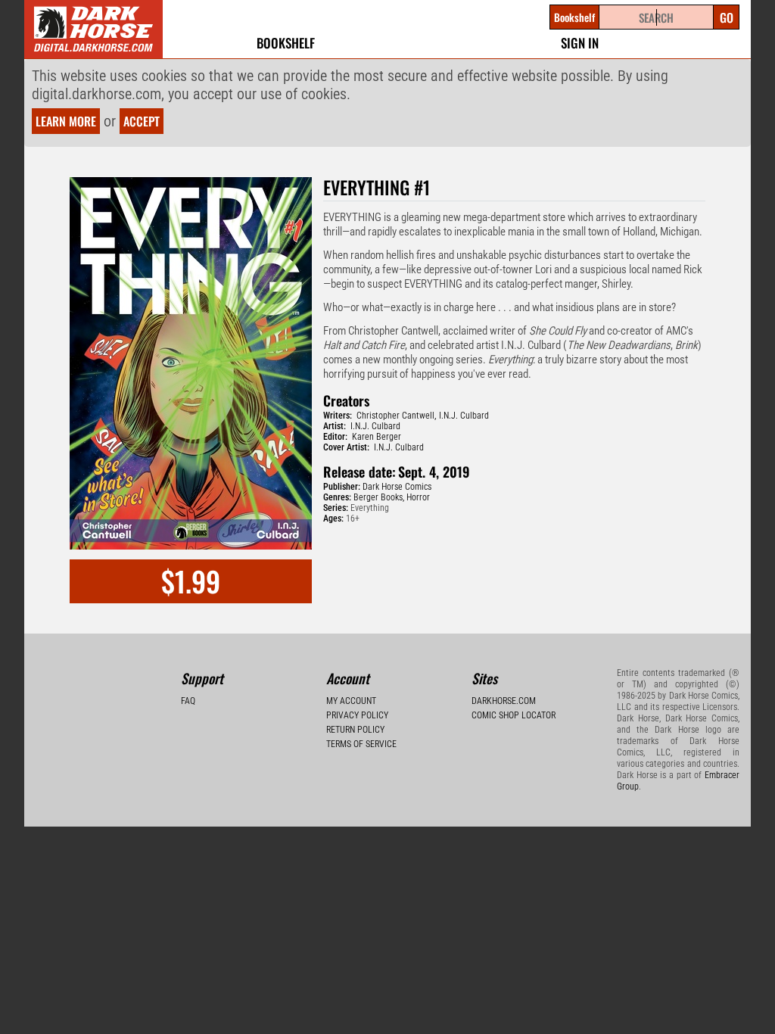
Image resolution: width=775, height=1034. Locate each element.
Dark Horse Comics (397, 486)
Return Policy (355, 729)
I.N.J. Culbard (464, 415)
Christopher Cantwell (395, 415)
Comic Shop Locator (514, 715)
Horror (418, 497)
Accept (141, 121)
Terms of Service (361, 744)
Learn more (66, 121)
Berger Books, (378, 497)
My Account (351, 701)
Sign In (580, 42)
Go (726, 17)
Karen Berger (376, 436)
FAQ (188, 701)
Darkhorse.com (504, 701)
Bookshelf (286, 42)
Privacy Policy (357, 715)
